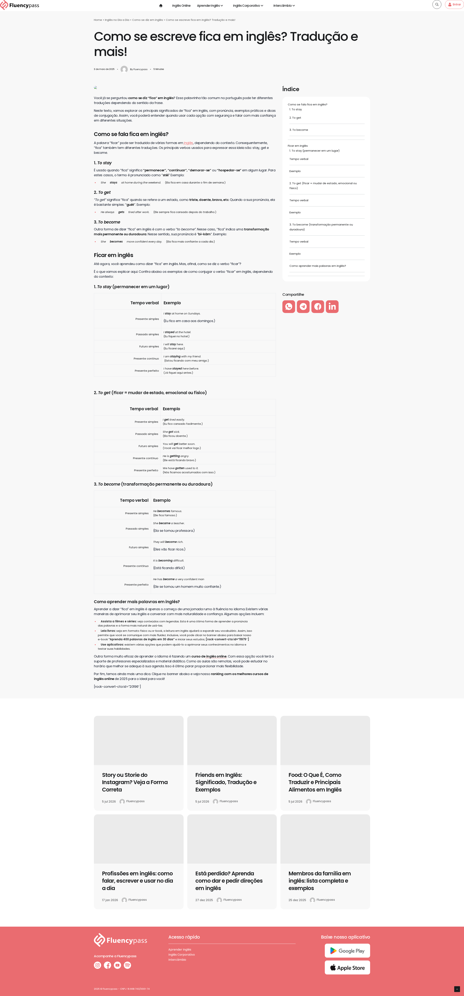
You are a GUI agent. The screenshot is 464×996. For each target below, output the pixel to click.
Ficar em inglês (298, 146)
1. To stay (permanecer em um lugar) (314, 151)
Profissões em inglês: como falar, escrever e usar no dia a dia (137, 881)
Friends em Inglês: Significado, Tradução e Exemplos (225, 782)
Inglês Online (181, 5)
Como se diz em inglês (147, 20)
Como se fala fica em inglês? (307, 104)
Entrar (457, 4)
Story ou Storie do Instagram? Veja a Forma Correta (135, 782)
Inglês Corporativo (246, 5)
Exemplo (295, 171)
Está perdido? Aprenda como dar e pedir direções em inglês (229, 881)
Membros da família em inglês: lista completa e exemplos (320, 881)
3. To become (298, 130)
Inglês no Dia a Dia (117, 20)
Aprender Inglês (208, 5)
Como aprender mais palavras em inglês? (317, 266)
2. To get (295, 118)
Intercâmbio (283, 5)
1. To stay (295, 109)
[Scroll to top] (457, 989)
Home (98, 20)
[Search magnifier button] (437, 4)
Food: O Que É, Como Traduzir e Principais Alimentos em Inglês (315, 782)
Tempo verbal (298, 159)
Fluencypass (140, 69)
